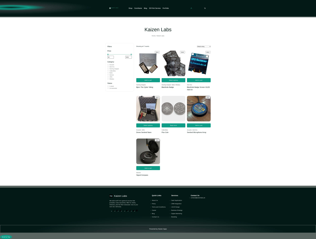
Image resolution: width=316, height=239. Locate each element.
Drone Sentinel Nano (143, 132)
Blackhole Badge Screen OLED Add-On (198, 88)
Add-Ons (189, 84)
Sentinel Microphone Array (196, 132)
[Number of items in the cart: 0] (205, 8)
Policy (154, 203)
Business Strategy (176, 210)
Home (153, 36)
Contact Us (155, 217)
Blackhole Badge (168, 87)
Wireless (177, 84)
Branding (174, 217)
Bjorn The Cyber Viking (144, 87)
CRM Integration (176, 203)
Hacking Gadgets (141, 84)
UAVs (143, 130)
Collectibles (165, 130)
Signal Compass (142, 175)
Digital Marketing (176, 213)
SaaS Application (176, 200)
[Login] (191, 8)
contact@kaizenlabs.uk (198, 198)
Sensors (138, 172)
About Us (155, 200)
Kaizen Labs (120, 196)
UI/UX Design (175, 207)
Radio (173, 84)
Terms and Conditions (159, 207)
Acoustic (138, 130)
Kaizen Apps (162, 229)
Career (154, 210)
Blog (153, 213)
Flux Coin (165, 132)
